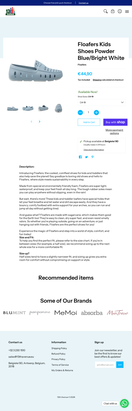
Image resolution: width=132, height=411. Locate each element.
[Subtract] (80, 112)
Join (120, 364)
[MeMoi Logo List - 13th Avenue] (66, 312)
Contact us (83, 3)
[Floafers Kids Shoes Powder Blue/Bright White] (12, 108)
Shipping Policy (59, 348)
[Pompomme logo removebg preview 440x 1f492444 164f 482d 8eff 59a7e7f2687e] (40, 312)
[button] (112, 11)
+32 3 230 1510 (17, 350)
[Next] (39, 121)
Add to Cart (89, 122)
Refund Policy (58, 353)
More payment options (114, 131)
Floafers (82, 64)
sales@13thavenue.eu (21, 356)
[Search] (105, 11)
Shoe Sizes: (85, 96)
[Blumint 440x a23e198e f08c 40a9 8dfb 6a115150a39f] (14, 312)
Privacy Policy (58, 359)
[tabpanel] (66, 214)
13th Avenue (62, 397)
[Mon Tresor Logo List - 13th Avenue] (117, 312)
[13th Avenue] (10, 11)
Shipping (97, 80)
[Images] (91, 313)
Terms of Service (60, 364)
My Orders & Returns (62, 370)
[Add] (96, 112)
